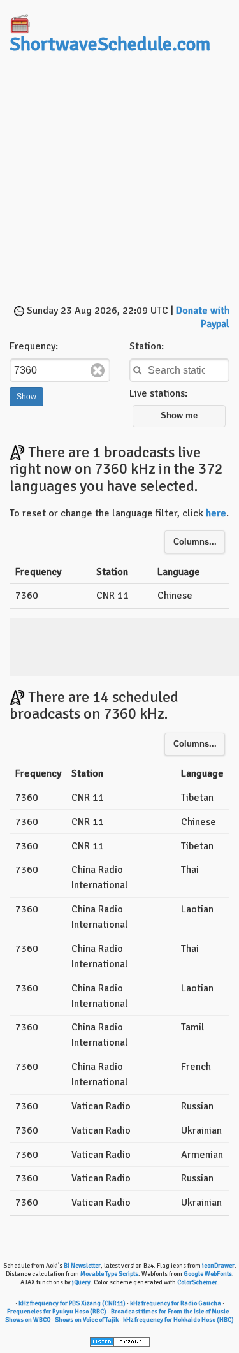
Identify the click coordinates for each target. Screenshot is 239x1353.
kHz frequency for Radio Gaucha (175, 1303)
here (216, 513)
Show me (179, 415)
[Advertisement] (119, 180)
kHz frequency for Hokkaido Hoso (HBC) (178, 1320)
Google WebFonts (208, 1274)
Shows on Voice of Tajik (87, 1320)
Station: (146, 346)
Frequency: (34, 346)
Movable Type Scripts (109, 1274)
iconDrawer (218, 1265)
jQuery (81, 1282)
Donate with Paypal (202, 317)
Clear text (97, 370)
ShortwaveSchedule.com (110, 44)
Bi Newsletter (82, 1265)
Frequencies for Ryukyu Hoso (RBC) (56, 1311)
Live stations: (158, 393)
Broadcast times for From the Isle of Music (170, 1311)
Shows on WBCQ (27, 1320)
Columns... (195, 542)
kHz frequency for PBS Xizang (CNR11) (72, 1303)
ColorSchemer (197, 1282)
